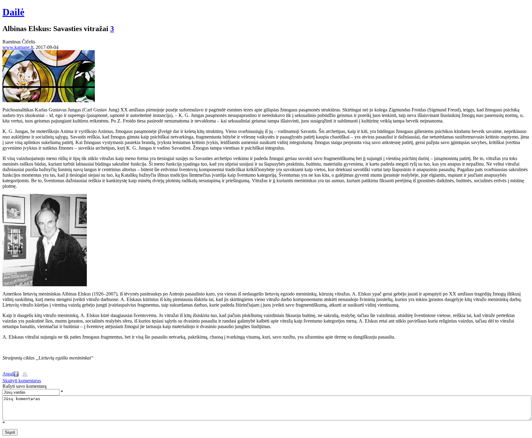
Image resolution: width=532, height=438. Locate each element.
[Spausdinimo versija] (24, 375)
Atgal (7, 373)
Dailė (13, 12)
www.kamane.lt (17, 47)
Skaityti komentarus (21, 380)
